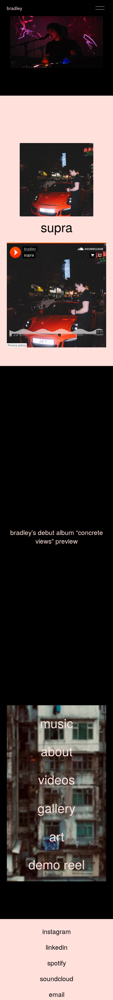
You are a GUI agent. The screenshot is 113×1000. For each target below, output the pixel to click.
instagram (56, 931)
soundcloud (56, 978)
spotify (56, 962)
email (56, 994)
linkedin (57, 947)
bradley (14, 8)
